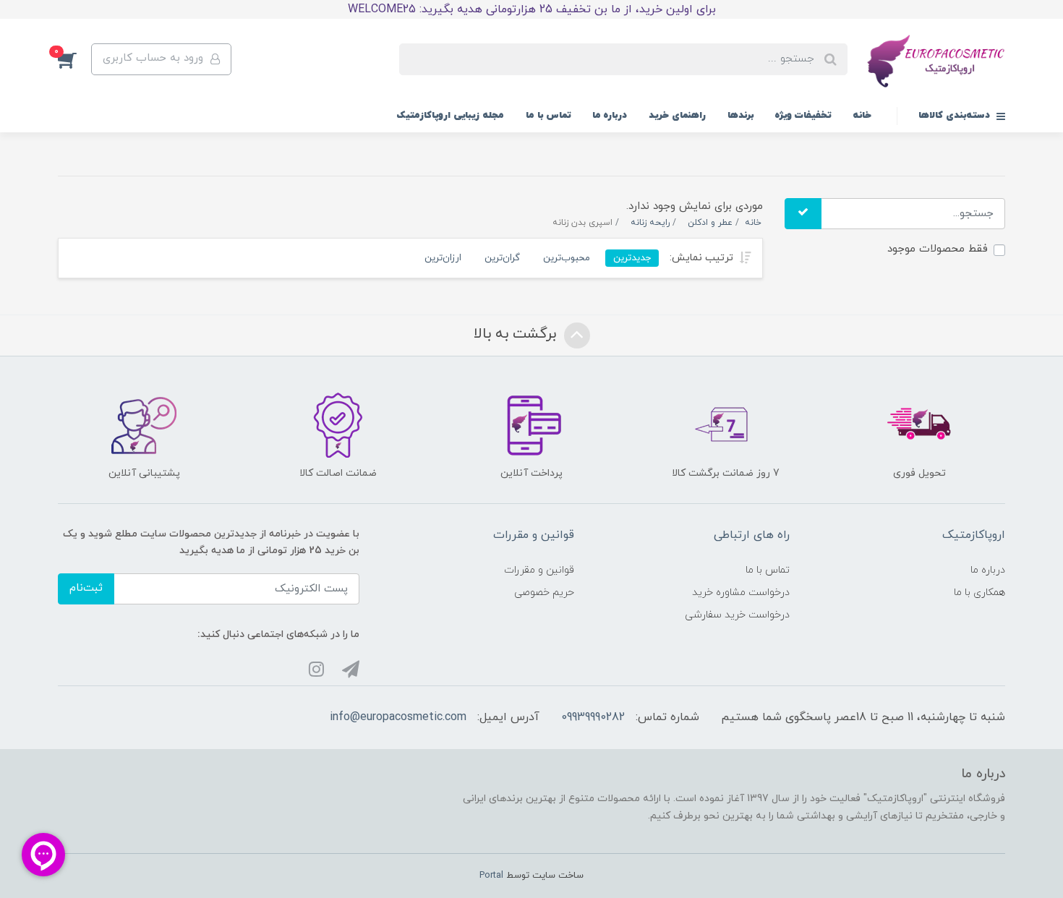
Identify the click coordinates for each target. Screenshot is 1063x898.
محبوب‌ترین (566, 258)
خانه (862, 115)
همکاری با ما (979, 592)
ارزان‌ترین (442, 258)
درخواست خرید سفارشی (737, 615)
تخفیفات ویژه (803, 115)
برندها (740, 115)
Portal (491, 875)
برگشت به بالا (517, 334)
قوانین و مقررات (539, 570)
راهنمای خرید (677, 115)
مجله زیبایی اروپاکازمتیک (450, 115)
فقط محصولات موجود (937, 249)
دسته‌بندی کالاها (955, 115)
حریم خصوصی (544, 592)
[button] (74, 59)
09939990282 (593, 717)
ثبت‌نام (86, 588)
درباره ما (609, 115)
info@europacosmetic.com (398, 717)
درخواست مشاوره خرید (741, 592)
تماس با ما (548, 115)
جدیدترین (632, 258)
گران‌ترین (502, 258)
